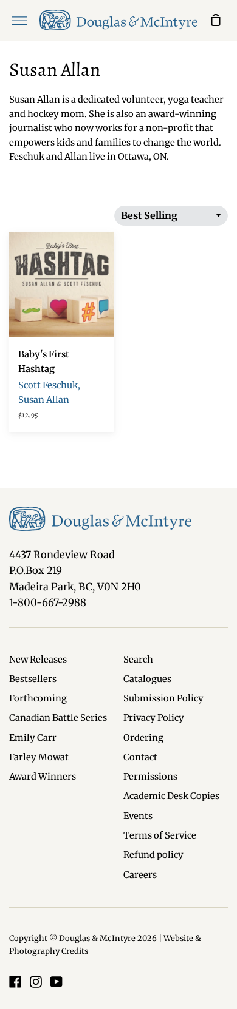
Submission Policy (163, 698)
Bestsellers (33, 678)
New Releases (38, 659)
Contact (140, 757)
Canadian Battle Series (58, 717)
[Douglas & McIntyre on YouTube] (56, 982)
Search (138, 659)
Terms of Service (159, 835)
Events (138, 816)
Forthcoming (38, 698)
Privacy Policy (153, 717)
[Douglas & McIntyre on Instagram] (36, 982)
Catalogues (147, 678)
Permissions (150, 776)
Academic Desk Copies (171, 796)
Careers (140, 874)
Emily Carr (33, 737)
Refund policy (153, 854)
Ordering (143, 737)
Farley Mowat (39, 757)
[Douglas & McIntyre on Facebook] (15, 982)
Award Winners (42, 776)
